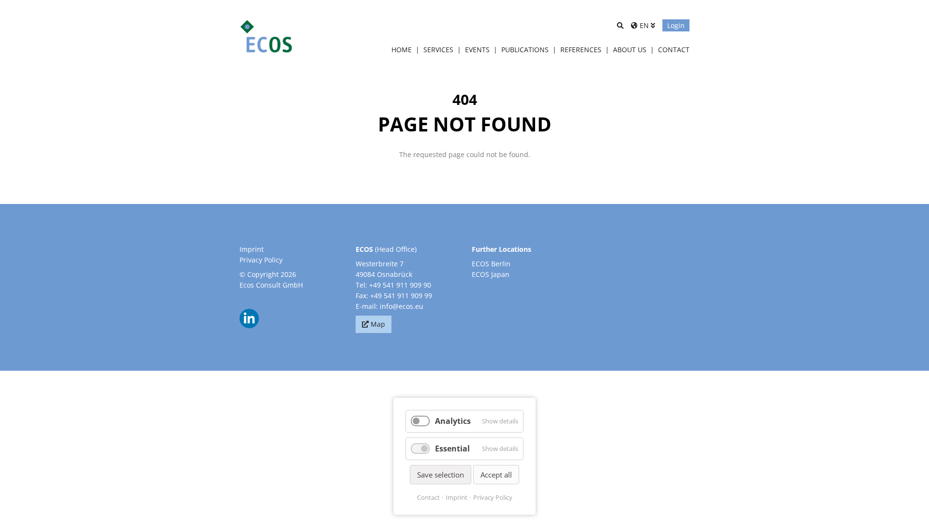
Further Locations (501, 249)
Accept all (496, 474)
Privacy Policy (261, 259)
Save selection (440, 474)
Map (378, 324)
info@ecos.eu (401, 306)
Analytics (453, 421)
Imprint (252, 249)
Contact (428, 497)
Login (676, 25)
